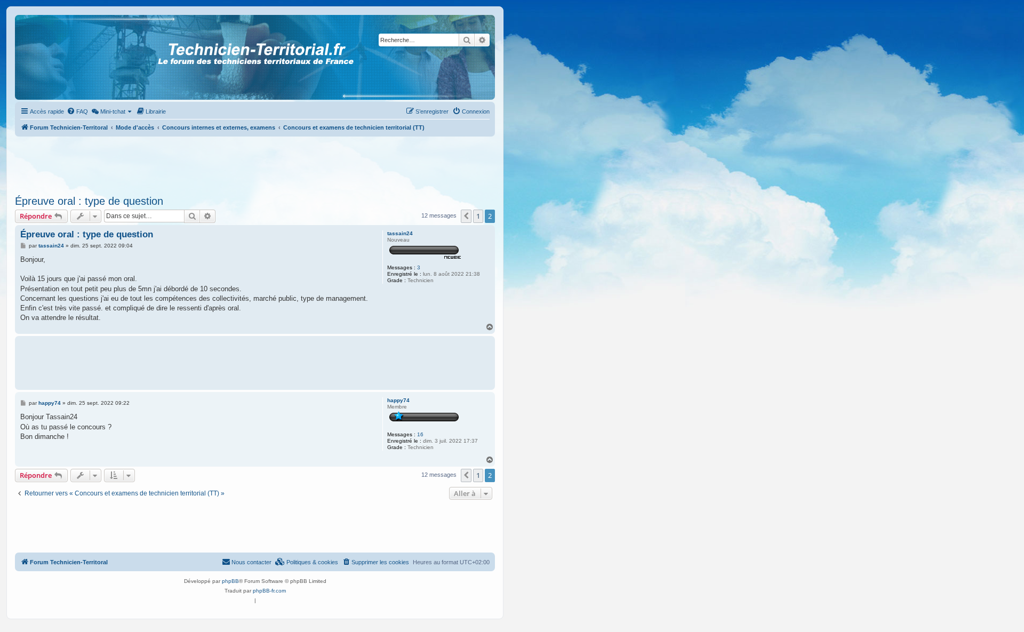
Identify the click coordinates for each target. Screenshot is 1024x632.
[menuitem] (77, 111)
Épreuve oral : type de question (89, 201)
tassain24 (400, 233)
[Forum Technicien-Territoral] (63, 57)
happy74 (398, 400)
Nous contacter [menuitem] (251, 562)
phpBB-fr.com (269, 591)
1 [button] (478, 216)
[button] (466, 216)
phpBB (230, 581)
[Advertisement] (255, 163)
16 (420, 434)
